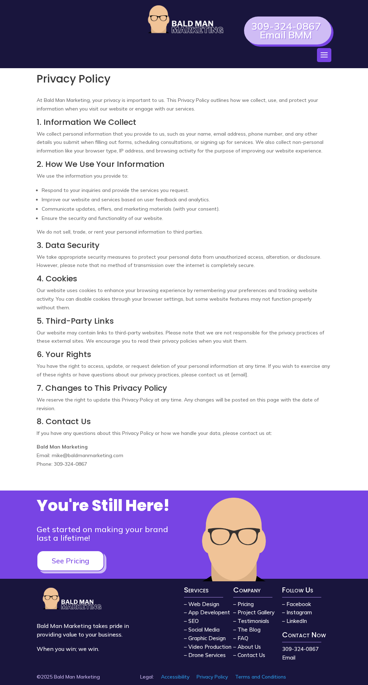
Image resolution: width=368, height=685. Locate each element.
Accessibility (175, 677)
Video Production (209, 646)
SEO (193, 621)
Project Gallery (256, 612)
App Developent (209, 612)
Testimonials (253, 621)
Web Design (203, 604)
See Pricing (70, 560)
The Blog (249, 629)
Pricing (246, 604)
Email (288, 657)
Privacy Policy (212, 677)
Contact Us (251, 655)
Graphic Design (207, 638)
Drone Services (207, 655)
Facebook (298, 604)
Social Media (204, 629)
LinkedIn (296, 621)
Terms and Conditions (260, 677)
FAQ (243, 638)
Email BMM (286, 34)
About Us (249, 646)
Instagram (299, 612)
